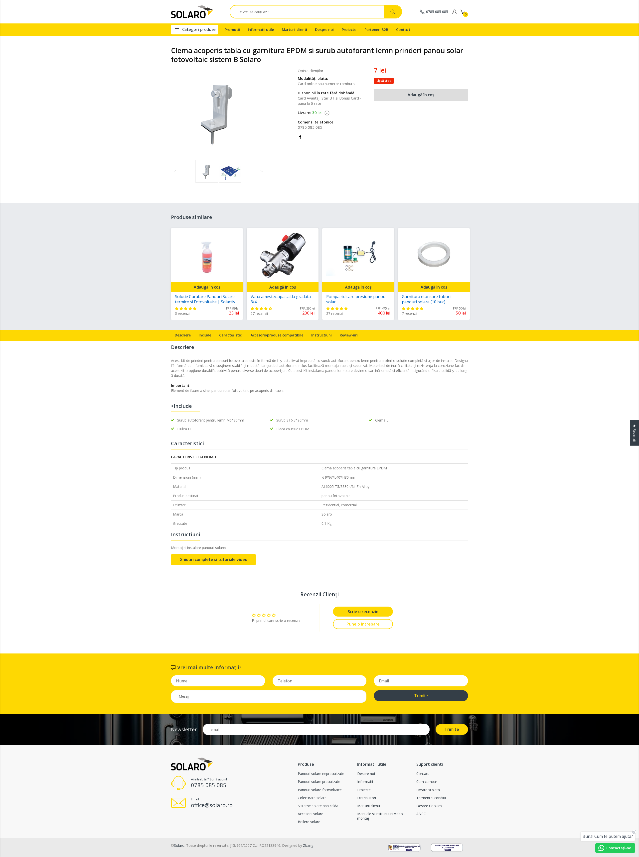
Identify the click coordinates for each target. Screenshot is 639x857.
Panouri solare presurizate (319, 781)
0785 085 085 (437, 11)
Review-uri (349, 335)
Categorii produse (198, 29)
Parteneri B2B (376, 29)
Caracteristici (231, 335)
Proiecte (349, 29)
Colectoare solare (312, 797)
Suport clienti (429, 764)
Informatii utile (261, 29)
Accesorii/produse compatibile (277, 335)
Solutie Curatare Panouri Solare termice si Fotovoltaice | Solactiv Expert (205, 302)
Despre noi (324, 29)
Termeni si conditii (431, 797)
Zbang (308, 845)
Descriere (183, 335)
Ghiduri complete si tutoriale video (213, 559)
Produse (306, 764)
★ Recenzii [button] (634, 433)
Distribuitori (366, 797)
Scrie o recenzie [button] (363, 611)
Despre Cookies (429, 805)
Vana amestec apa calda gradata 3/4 (281, 299)
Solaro (179, 845)
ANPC (421, 813)
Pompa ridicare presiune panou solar (355, 299)
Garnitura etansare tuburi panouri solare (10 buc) (426, 299)
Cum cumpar (426, 781)
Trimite (421, 695)
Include (205, 335)
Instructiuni (321, 335)
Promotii (232, 29)
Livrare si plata (428, 789)
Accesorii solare (310, 813)
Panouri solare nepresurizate (321, 773)
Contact (403, 29)
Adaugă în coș (421, 95)
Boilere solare (309, 821)
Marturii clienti (294, 29)
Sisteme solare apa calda (318, 805)
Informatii (365, 781)
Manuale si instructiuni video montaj (380, 816)
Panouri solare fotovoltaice (320, 789)
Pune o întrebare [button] (363, 624)
